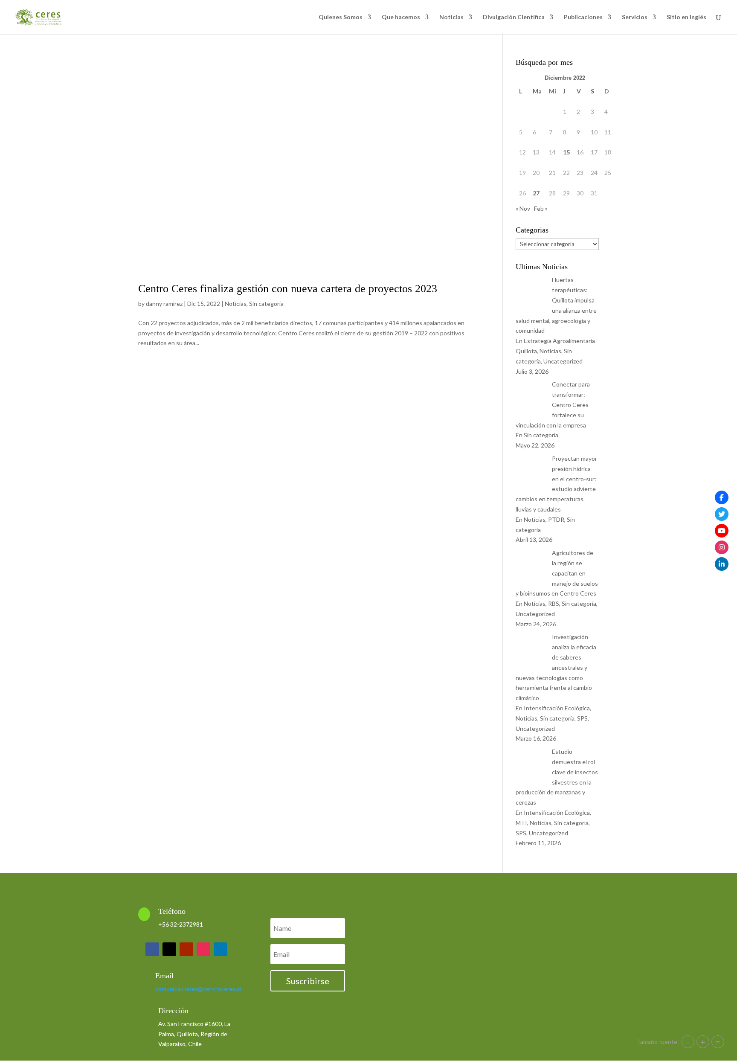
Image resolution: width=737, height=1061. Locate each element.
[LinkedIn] (721, 564)
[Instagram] (721, 547)
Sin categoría (266, 303)
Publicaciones (583, 17)
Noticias (451, 17)
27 (536, 193)
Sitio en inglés (686, 17)
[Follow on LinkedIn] (220, 949)
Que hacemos (401, 17)
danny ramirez (164, 303)
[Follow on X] (169, 949)
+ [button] (702, 1042)
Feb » (541, 208)
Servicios (634, 17)
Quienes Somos (341, 17)
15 (566, 152)
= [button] (717, 1042)
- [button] (688, 1042)
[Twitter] (721, 514)
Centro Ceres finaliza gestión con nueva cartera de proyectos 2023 (287, 288)
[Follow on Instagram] (203, 949)
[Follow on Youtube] (186, 949)
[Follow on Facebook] (152, 949)
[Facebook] (721, 497)
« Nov (523, 208)
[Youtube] (721, 531)
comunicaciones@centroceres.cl (198, 988)
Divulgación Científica (514, 17)
